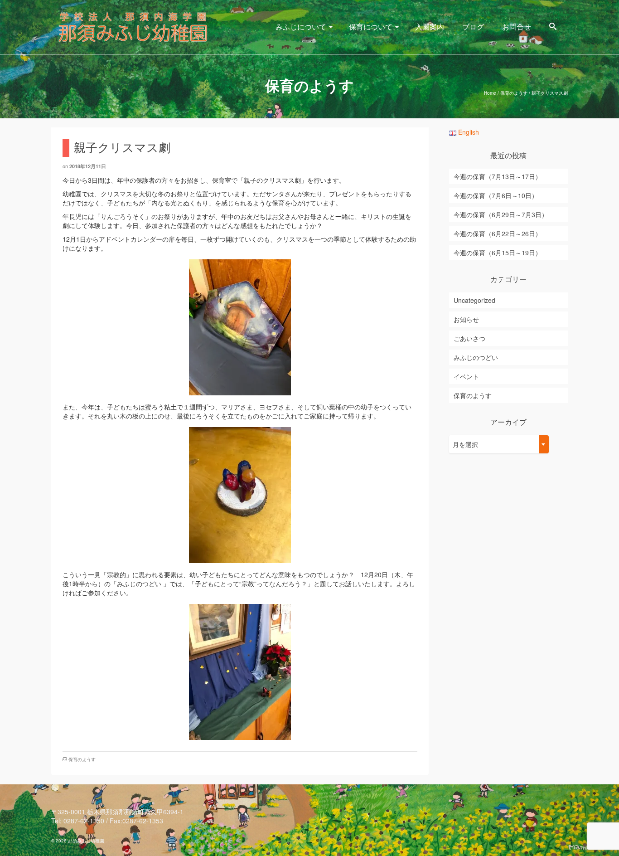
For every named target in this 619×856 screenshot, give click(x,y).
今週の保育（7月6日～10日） (496, 195)
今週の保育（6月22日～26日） (498, 233)
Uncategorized (474, 300)
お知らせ (466, 319)
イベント (466, 376)
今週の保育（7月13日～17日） (498, 176)
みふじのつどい (476, 357)
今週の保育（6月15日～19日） (498, 252)
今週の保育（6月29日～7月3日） (501, 214)
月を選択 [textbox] (465, 444)
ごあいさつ (469, 338)
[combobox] (499, 444)
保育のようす (82, 759)
